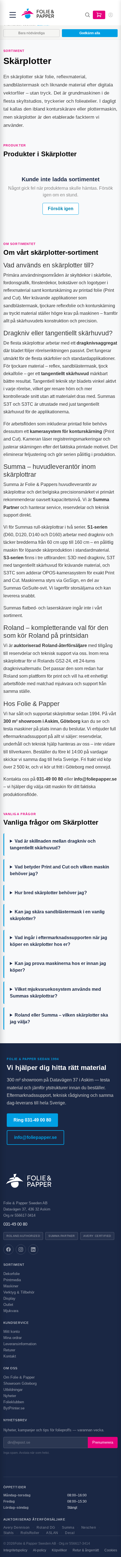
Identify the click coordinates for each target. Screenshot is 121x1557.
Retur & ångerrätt (86, 1550)
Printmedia (12, 1280)
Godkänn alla (89, 33)
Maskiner (10, 1286)
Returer (9, 1350)
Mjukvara (10, 1311)
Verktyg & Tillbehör (18, 1292)
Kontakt (9, 1356)
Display (9, 1298)
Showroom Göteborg (20, 1383)
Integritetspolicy (15, 1550)
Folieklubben (13, 1402)
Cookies (110, 1550)
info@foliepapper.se (35, 1137)
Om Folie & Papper (19, 1377)
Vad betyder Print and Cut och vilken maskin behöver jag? (59, 870)
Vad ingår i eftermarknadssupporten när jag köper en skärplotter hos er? (58, 941)
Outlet (8, 1304)
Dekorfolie (11, 1274)
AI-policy (39, 1550)
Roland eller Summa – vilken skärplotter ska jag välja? (59, 1018)
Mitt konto (11, 1331)
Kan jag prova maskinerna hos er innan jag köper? (58, 967)
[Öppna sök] (87, 15)
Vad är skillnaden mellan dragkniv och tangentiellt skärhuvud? (53, 844)
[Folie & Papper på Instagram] (21, 1249)
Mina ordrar (12, 1338)
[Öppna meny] (13, 15)
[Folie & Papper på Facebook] (8, 1249)
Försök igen (60, 208)
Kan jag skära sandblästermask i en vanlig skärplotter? (57, 915)
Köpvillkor (59, 1550)
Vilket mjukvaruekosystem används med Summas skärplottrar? (55, 992)
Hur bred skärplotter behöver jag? (51, 892)
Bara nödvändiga (31, 33)
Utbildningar (13, 1389)
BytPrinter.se (13, 1408)
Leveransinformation (19, 1344)
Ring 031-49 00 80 (32, 1120)
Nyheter (9, 1396)
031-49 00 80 (15, 1224)
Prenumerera (102, 1442)
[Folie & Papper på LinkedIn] (33, 1249)
